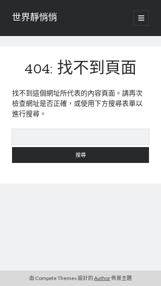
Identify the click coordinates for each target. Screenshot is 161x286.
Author (102, 278)
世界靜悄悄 (34, 18)
